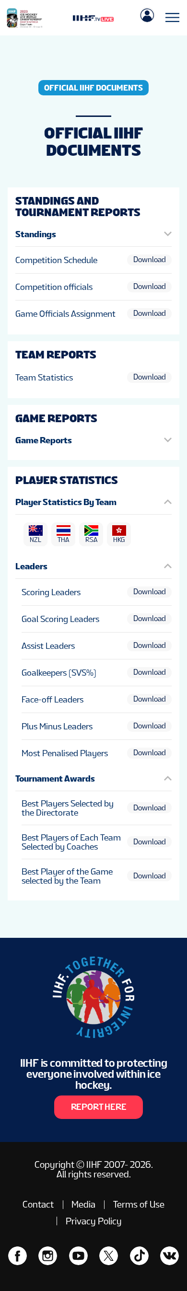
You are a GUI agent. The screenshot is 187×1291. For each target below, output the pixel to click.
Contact (38, 1204)
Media (83, 1204)
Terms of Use (138, 1204)
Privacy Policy (94, 1221)
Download (149, 259)
